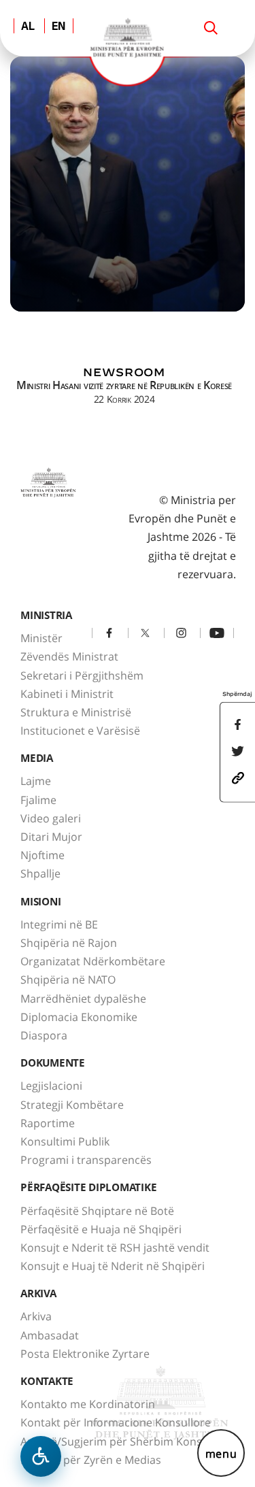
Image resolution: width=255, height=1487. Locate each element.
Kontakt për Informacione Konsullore (115, 1422)
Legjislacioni (51, 1085)
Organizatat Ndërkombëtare (92, 961)
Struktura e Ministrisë (75, 712)
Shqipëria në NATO (68, 979)
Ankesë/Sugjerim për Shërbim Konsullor (123, 1441)
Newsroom (124, 372)
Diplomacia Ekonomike (78, 1016)
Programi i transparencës (86, 1159)
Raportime (47, 1123)
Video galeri (50, 818)
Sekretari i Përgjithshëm (81, 675)
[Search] (211, 28)
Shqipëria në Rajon (68, 942)
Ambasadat (49, 1335)
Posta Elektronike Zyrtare (85, 1353)
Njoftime (42, 855)
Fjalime (38, 799)
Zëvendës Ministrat (69, 656)
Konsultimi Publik (64, 1141)
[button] (238, 776)
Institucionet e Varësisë (80, 730)
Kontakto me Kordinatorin (87, 1404)
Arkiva (36, 1316)
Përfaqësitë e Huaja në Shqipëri (101, 1229)
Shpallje (40, 873)
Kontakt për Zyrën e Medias (90, 1459)
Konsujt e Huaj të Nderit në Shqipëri (112, 1265)
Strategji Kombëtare (72, 1104)
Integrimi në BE (59, 924)
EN (59, 27)
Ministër (41, 638)
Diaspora (43, 1035)
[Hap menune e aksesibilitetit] (40, 1456)
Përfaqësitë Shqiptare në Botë (97, 1210)
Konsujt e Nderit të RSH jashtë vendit (114, 1247)
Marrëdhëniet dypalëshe (83, 998)
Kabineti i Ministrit (67, 693)
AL (28, 27)
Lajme (35, 780)
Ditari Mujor (51, 836)
